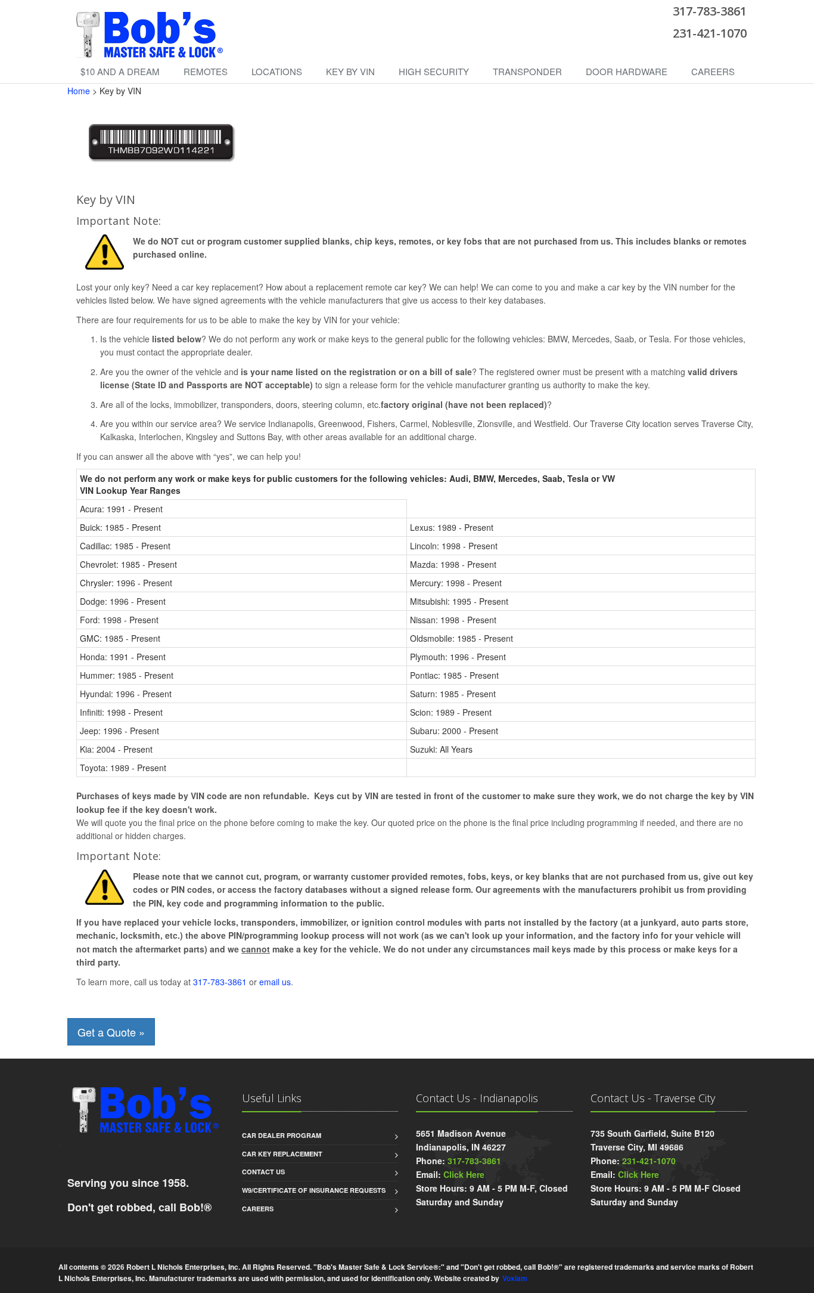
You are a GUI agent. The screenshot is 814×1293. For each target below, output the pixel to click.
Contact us (263, 1171)
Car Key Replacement (282, 1153)
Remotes (206, 71)
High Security (434, 71)
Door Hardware (626, 71)
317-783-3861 (220, 982)
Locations (276, 71)
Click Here (463, 1174)
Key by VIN (350, 71)
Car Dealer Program (281, 1135)
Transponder (527, 71)
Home (78, 91)
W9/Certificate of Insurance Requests (314, 1190)
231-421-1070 (649, 1161)
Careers (713, 71)
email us (275, 982)
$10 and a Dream (120, 71)
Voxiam (514, 1278)
